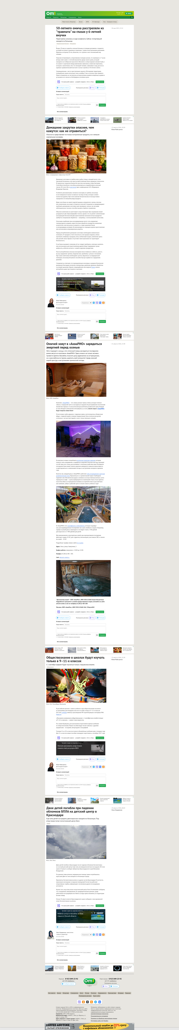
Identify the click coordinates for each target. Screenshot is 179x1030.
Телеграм (102, 88)
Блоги (79, 17)
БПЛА (87, 21)
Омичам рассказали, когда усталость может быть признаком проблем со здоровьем (71, 284)
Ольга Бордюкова (117, 810)
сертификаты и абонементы (76, 526)
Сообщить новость (64, 88)
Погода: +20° (120, 13)
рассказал (73, 187)
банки (93, 267)
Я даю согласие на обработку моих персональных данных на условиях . (73, 105)
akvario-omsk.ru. (65, 557)
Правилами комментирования (74, 106)
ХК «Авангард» (96, 21)
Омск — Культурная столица (110, 21)
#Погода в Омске (51, 990)
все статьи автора (60, 304)
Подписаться (99, 82)
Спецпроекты (72, 17)
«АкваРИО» (66, 403)
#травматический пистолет (63, 43)
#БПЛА (48, 823)
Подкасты (55, 17)
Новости (48, 17)
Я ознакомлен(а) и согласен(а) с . (68, 106)
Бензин (81, 21)
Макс (93, 88)
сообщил (64, 712)
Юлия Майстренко (117, 129)
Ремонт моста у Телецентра (69, 21)
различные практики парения (86, 460)
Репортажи (64, 17)
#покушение (73, 43)
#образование (50, 667)
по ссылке (80, 543)
